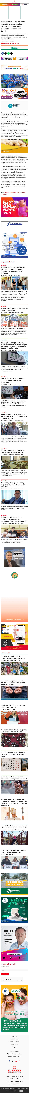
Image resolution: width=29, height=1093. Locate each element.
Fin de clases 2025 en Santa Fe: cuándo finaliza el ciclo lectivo (13, 451)
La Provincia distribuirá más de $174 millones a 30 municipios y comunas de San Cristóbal (13, 658)
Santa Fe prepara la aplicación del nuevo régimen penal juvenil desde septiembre (13, 683)
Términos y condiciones (14, 1041)
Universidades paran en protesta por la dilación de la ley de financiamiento (13, 380)
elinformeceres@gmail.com (14, 1056)
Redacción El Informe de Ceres (11, 43)
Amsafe (7, 192)
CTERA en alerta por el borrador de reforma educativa (14, 309)
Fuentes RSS (14, 1044)
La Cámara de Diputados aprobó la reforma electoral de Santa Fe (14, 731)
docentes (19, 192)
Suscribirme (5, 974)
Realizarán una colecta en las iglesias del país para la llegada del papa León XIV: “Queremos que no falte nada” (14, 802)
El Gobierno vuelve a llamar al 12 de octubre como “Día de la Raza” (13, 754)
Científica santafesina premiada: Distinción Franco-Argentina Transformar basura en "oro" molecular (13, 270)
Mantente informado (8, 964)
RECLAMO (4, 194)
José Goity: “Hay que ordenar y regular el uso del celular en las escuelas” (13, 485)
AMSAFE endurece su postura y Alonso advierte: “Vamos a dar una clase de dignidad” (14, 416)
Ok (21, 1090)
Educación (3, 41)
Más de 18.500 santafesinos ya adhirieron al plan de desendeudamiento (13, 707)
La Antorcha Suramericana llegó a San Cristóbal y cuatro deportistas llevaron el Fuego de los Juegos (14, 828)
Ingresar (15, 1047)
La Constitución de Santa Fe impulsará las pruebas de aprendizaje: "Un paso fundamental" (14, 519)
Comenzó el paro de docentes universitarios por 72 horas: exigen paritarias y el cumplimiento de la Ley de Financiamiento (14, 345)
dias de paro (13, 192)
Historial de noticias (14, 1039)
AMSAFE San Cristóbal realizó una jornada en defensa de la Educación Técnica (13, 852)
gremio (23, 192)
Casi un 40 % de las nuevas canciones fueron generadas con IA (14, 778)
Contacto (14, 1036)
